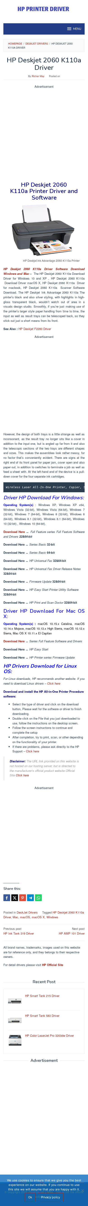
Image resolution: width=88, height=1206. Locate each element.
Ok (30, 1197)
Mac (15, 917)
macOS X (38, 917)
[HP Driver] (44, 9)
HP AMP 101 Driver (72, 930)
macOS (25, 917)
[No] (82, 1190)
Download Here (14, 532)
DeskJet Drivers (27, 912)
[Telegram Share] (30, 897)
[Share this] (6, 897)
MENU (77, 29)
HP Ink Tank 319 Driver (18, 930)
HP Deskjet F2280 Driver (35, 329)
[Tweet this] (14, 897)
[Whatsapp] (38, 897)
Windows (52, 917)
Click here (53, 683)
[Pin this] (22, 897)
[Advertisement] (44, 133)
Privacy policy (50, 1197)
